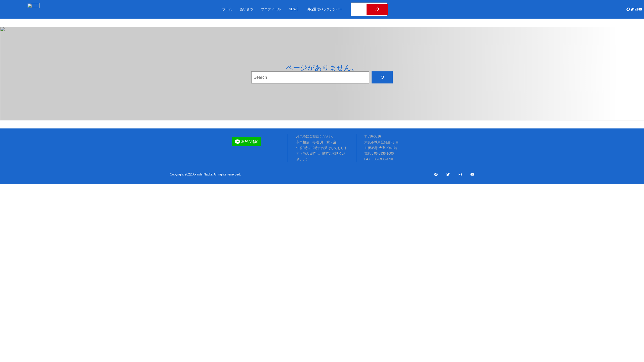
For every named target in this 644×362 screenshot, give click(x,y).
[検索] (377, 9)
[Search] (382, 77)
